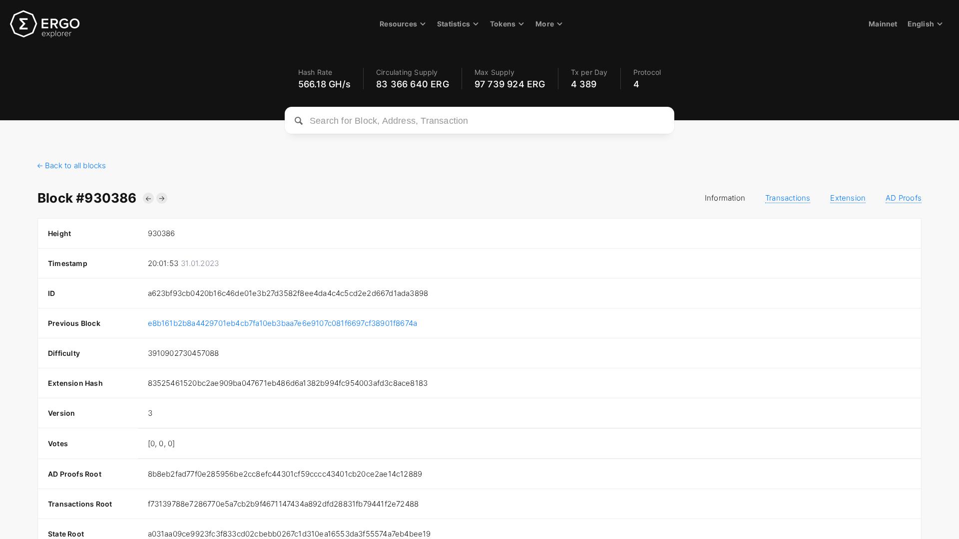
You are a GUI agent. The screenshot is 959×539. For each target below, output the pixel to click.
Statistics (453, 23)
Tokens (502, 23)
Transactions (787, 198)
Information (725, 198)
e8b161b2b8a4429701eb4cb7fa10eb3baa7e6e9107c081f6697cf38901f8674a (283, 323)
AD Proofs (904, 198)
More (544, 23)
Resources (398, 23)
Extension (848, 198)
